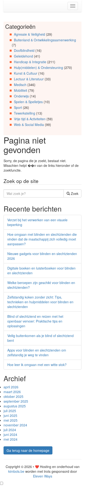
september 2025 (16, 401)
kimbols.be (16, 471)
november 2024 (15, 425)
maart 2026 (12, 391)
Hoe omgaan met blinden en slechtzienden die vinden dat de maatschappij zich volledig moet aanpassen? (42, 239)
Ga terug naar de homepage (28, 450)
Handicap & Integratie (30, 61)
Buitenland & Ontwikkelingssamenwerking (45, 40)
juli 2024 (10, 429)
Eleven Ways (42, 476)
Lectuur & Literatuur (29, 79)
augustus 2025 (15, 406)
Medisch (20, 84)
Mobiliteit (20, 90)
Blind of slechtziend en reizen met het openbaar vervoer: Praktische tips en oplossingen (35, 321)
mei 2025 (10, 420)
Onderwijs (21, 96)
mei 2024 (10, 439)
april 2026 (11, 387)
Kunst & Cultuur (25, 73)
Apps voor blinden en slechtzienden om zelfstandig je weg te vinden (36, 352)
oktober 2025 (13, 396)
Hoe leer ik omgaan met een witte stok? (37, 364)
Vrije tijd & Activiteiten (30, 118)
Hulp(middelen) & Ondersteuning (38, 67)
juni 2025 (10, 415)
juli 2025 (10, 410)
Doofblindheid (24, 50)
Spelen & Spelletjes (28, 101)
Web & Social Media (29, 124)
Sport (18, 107)
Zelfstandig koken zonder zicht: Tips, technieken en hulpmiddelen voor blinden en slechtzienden (40, 302)
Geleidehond (23, 56)
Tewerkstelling (24, 113)
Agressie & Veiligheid (29, 34)
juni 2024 (10, 434)
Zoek (74, 193)
